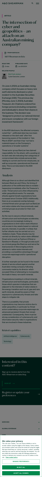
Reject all (21, 467)
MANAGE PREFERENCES (21, 461)
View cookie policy (12, 457)
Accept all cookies (21, 473)
